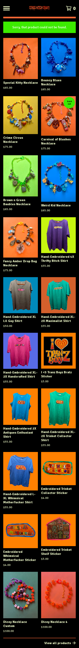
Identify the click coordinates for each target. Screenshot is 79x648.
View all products (57, 643)
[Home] (39, 8)
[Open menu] (6, 8)
